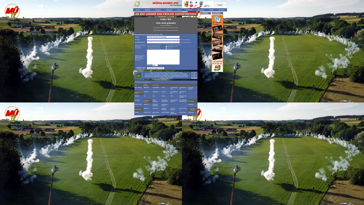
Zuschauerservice (158, 75)
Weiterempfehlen (164, 73)
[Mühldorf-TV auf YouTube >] (191, 6)
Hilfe (167, 78)
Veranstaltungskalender (175, 75)
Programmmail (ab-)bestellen (157, 76)
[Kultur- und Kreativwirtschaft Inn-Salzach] (196, 3)
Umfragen (147, 76)
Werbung (165, 75)
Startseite (148, 73)
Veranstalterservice (148, 75)
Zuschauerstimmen (173, 73)
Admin (171, 78)
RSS (173, 76)
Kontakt (177, 76)
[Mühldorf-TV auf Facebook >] (191, 3)
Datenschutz (163, 78)
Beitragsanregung (182, 73)
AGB (186, 76)
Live (169, 75)
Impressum (181, 76)
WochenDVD (185, 75)
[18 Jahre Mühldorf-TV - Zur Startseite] (137, 6)
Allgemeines (153, 73)
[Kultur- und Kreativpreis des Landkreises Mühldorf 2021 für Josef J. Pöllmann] (201, 6)
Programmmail (167, 76)
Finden (158, 73)
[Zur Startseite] (138, 77)
